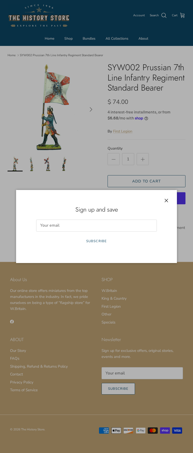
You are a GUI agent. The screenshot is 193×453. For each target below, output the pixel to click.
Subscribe (96, 241)
